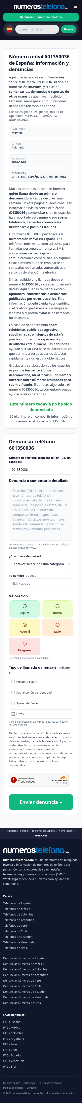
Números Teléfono (17, 830)
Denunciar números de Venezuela (26, 997)
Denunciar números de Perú (22, 980)
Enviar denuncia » (41, 802)
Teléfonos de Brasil (15, 948)
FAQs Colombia (13, 1033)
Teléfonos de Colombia (18, 914)
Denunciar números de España (24, 958)
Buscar (68, 29)
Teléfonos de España (43, 830)
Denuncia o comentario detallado (38, 480)
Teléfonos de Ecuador (17, 937)
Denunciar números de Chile (22, 986)
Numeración (65, 830)
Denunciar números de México (23, 964)
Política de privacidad (50, 1083)
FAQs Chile (10, 1050)
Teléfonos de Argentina (18, 920)
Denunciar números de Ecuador (24, 992)
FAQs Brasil (10, 1066)
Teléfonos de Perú (15, 925)
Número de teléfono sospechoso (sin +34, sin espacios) (40, 460)
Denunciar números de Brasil (22, 1003)
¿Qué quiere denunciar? (25, 556)
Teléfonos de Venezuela (19, 942)
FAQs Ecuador (12, 1055)
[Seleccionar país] (10, 29)
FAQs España (11, 1022)
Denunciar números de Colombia (25, 969)
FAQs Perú (10, 1044)
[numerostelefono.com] (41, 6)
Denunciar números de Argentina (25, 975)
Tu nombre (23, 575)
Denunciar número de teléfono (41, 17)
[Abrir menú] (75, 6)
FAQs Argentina (13, 1038)
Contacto (32, 1087)
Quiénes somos (11, 1083)
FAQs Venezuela (13, 1061)
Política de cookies (13, 1087)
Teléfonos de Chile (15, 931)
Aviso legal (29, 1083)
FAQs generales (13, 1015)
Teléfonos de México (16, 909)
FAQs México (11, 1027)
